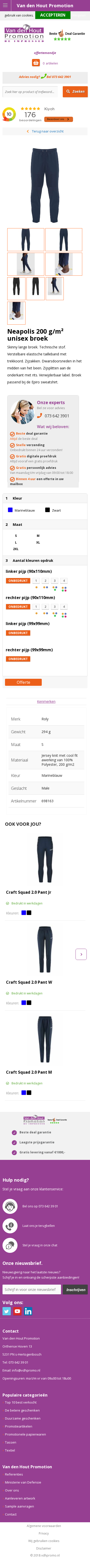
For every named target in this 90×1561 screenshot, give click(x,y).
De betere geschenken (22, 1410)
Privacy (44, 1533)
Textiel (10, 1450)
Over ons (12, 1490)
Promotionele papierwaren (25, 1434)
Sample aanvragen (19, 1506)
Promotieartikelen (18, 1426)
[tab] (46, 701)
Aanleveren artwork (20, 1498)
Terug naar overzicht (48, 131)
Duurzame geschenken (22, 1418)
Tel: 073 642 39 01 (15, 1362)
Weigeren (79, 15)
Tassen (10, 1442)
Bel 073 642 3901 (58, 76)
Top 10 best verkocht (20, 1402)
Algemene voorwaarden (44, 1526)
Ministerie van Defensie (23, 1482)
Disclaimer (43, 1548)
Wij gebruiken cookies (43, 1541)
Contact (10, 1514)
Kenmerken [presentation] (46, 701)
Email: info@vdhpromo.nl (21, 1370)
